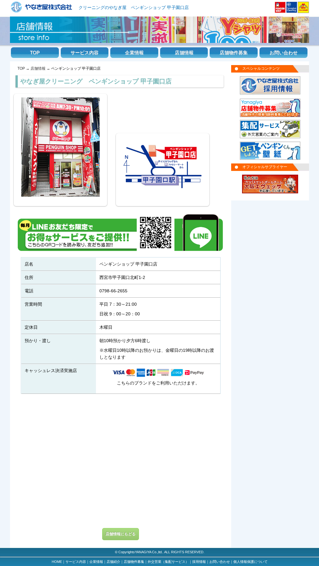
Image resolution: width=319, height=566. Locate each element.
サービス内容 (84, 52)
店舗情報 (184, 52)
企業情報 (134, 52)
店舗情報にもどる (121, 534)
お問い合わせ (283, 52)
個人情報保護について (250, 562)
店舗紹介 (113, 562)
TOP (35, 52)
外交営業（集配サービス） (168, 562)
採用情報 (199, 562)
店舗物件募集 (234, 52)
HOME (57, 562)
